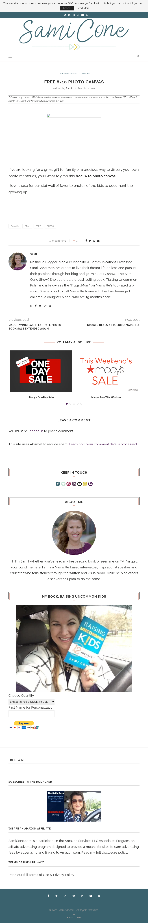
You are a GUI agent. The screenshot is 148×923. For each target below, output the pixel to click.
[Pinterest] (68, 484)
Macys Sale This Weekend (106, 397)
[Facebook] (58, 484)
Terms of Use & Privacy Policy (51, 875)
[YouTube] (79, 484)
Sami (69, 88)
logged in (36, 431)
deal (27, 226)
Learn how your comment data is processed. (103, 444)
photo (50, 226)
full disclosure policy (111, 852)
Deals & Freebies (67, 73)
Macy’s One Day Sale (41, 397)
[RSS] (90, 484)
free (38, 226)
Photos (86, 73)
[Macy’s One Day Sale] (41, 371)
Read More (83, 8)
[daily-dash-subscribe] (74, 806)
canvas (15, 226)
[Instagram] (85, 484)
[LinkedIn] (74, 484)
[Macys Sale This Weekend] (107, 371)
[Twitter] (63, 484)
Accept (67, 8)
